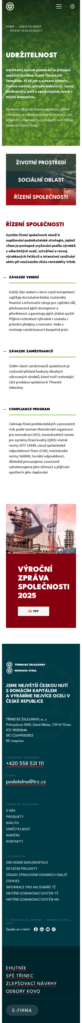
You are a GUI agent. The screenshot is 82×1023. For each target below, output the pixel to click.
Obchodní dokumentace (27, 862)
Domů (10, 26)
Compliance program (29, 409)
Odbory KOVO (23, 991)
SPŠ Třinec (20, 976)
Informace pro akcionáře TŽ (31, 887)
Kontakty (14, 841)
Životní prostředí (41, 163)
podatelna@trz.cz (26, 781)
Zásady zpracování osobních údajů (36, 874)
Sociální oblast (41, 180)
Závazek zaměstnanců (31, 351)
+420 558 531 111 (25, 763)
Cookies (13, 881)
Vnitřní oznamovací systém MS (32, 899)
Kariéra (13, 835)
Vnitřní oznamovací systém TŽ (32, 893)
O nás (10, 810)
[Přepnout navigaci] (59, 6)
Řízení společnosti (41, 197)
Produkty (14, 816)
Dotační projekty (21, 868)
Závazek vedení (24, 277)
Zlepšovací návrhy (31, 984)
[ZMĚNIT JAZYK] (72, 6)
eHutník (16, 968)
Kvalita (12, 822)
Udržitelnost (30, 26)
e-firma (22, 1010)
